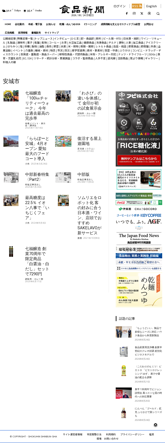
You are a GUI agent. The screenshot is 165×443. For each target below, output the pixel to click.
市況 (60, 50)
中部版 (83, 174)
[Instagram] (134, 13)
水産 (63, 46)
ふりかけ (125, 50)
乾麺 (37, 42)
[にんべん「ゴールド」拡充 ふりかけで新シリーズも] (124, 412)
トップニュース (43, 38)
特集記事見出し (33, 184)
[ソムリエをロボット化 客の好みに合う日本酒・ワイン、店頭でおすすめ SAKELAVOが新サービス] (63, 200)
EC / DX (27, 58)
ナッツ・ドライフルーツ (132, 54)
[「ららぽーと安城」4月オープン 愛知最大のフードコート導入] (11, 141)
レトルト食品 (103, 46)
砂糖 (27, 46)
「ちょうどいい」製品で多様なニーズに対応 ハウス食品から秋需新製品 (148, 332)
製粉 (34, 46)
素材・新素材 (95, 50)
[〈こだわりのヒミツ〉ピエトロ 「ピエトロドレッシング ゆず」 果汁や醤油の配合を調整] (124, 370)
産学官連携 (78, 50)
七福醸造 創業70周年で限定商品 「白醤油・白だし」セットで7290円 (37, 261)
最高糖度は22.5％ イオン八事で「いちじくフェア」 (37, 207)
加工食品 (138, 42)
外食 (153, 46)
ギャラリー (151, 58)
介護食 (29, 50)
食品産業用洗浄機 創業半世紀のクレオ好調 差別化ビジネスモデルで (148, 351)
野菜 (56, 46)
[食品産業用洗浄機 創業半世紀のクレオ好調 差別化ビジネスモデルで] (124, 351)
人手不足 (100, 58)
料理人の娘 (9, 62)
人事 (128, 42)
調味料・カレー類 (86, 113)
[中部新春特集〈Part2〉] (11, 177)
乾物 (44, 42)
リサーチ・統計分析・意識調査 (52, 58)
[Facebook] (127, 13)
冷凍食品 (101, 42)
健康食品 (89, 42)
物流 (52, 50)
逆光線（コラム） (86, 149)
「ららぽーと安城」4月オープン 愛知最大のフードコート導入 (37, 148)
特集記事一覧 (25, 38)
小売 (27, 164)
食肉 (49, 46)
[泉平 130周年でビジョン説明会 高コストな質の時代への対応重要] (124, 393)
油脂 (41, 46)
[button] (158, 14)
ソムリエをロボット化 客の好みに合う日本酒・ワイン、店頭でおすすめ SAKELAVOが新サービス (89, 215)
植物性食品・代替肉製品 (73, 54)
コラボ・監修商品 (82, 58)
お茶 (64, 42)
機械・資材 (41, 50)
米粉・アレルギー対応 (103, 54)
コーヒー (54, 42)
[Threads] (149, 13)
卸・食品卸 (87, 38)
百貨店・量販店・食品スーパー (39, 54)
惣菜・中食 (111, 50)
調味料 (21, 42)
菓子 (29, 42)
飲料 (98, 38)
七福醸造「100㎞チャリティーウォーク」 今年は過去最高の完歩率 (37, 106)
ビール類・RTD (112, 38)
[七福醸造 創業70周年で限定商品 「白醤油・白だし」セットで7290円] (11, 251)
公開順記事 (9, 38)
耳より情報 (136, 58)
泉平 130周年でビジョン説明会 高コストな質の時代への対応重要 (148, 393)
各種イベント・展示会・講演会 (35, 124)
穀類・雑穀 (87, 46)
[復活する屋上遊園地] (63, 141)
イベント (18, 50)
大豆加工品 (75, 42)
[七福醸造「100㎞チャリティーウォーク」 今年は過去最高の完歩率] (11, 96)
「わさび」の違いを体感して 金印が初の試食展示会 (89, 101)
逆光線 (112, 58)
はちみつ (12, 46)
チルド (113, 42)
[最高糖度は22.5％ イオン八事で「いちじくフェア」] (11, 200)
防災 (67, 50)
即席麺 (145, 46)
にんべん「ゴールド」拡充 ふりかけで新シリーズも (148, 412)
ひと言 (75, 38)
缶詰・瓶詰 (119, 46)
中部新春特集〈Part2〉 (37, 177)
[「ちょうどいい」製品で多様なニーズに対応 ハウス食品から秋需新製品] (124, 332)
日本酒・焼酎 (131, 38)
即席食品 (133, 46)
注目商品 (123, 58)
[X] (141, 13)
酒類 (79, 238)
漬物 (121, 42)
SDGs (152, 54)
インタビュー (62, 38)
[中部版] (63, 177)
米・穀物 (73, 46)
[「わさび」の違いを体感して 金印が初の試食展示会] (63, 96)
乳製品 (11, 42)
